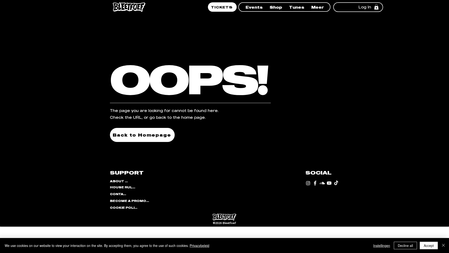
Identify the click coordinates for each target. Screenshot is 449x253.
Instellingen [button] (381, 245)
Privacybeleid (199, 245)
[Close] (443, 245)
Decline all (405, 245)
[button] (254, 6)
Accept (429, 245)
